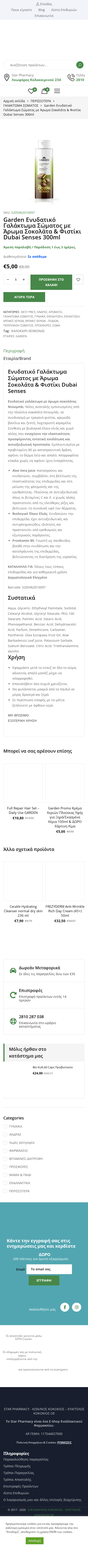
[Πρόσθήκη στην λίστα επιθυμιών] (78, 279)
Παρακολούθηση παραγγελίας (26, 1459)
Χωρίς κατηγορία (22, 1142)
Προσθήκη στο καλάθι (51, 282)
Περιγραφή (14, 350)
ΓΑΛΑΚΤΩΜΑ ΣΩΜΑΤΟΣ (20, 105)
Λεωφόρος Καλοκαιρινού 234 (36, 79)
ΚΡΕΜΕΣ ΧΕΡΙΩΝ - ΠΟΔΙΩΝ (41, 321)
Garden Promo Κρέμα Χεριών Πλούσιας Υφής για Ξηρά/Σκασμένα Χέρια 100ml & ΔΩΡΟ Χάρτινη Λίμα (65, 817)
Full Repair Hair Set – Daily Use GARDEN (23, 810)
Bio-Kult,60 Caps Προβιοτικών (53, 1067)
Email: (21, 1269)
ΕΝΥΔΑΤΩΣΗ (55, 316)
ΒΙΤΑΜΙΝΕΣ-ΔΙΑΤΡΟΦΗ (26, 1159)
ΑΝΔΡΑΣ (42, 312)
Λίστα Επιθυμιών (16, 1493)
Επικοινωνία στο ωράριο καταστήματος (37, 1025)
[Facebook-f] (64, 1307)
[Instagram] (76, 1307)
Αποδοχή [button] (34, 1541)
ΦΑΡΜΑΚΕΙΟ (18, 1150)
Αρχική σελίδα (14, 101)
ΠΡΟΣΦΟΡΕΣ (43, 325)
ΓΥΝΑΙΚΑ (40, 316)
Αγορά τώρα (24, 297)
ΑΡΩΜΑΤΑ (55, 312)
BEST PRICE (28, 312)
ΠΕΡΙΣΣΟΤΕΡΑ (41, 101)
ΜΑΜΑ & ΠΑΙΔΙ (20, 1175)
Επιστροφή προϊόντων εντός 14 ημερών (42, 998)
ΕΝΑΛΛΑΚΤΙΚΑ (19, 1183)
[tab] (44, 352)
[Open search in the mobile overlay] (44, 65)
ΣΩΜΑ (56, 325)
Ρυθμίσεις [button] (64, 1442)
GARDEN (21, 336)
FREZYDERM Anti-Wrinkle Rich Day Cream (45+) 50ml (65, 911)
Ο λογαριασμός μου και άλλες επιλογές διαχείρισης (42, 1500)
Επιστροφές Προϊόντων (20, 1486)
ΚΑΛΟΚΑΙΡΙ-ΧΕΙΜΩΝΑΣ (28, 331)
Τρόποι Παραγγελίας (18, 1473)
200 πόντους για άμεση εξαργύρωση (40, 1259)
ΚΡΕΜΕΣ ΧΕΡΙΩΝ (13, 321)
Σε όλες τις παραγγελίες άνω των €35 (47, 974)
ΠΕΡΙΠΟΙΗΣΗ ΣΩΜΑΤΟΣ (18, 325)
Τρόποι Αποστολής (17, 1480)
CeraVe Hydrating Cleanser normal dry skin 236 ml (23, 911)
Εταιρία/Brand (17, 358)
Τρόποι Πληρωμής (17, 1466)
